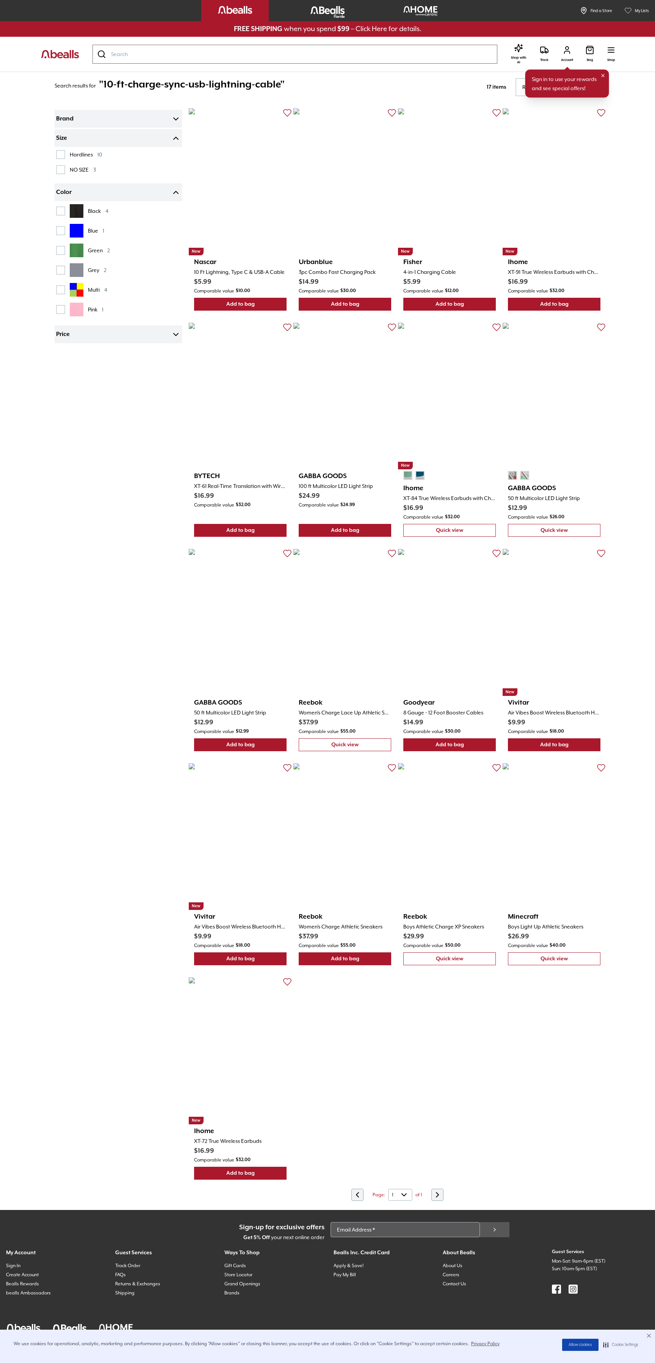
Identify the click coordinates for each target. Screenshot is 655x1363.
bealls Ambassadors (28, 1293)
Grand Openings (242, 1283)
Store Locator (238, 1274)
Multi (97, 289)
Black (98, 211)
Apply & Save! (349, 1265)
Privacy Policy (485, 1343)
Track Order (127, 1265)
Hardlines (86, 154)
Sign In (13, 1265)
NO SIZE (83, 169)
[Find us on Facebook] (556, 1289)
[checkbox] (60, 154)
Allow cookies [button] (580, 1345)
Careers (451, 1274)
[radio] (407, 475)
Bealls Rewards (22, 1283)
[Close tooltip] (603, 76)
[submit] (494, 1229)
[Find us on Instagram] (573, 1289)
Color (64, 192)
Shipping (125, 1293)
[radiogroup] (414, 475)
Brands (232, 1293)
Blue (96, 230)
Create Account (22, 1274)
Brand (65, 119)
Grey (97, 270)
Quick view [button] (466, 532)
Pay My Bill (345, 1274)
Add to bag (256, 306)
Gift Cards (235, 1265)
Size (61, 138)
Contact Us (454, 1283)
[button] (621, 1345)
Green (99, 250)
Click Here (371, 29)
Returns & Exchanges (137, 1283)
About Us (452, 1265)
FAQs (120, 1274)
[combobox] (294, 54)
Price (63, 334)
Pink (95, 309)
